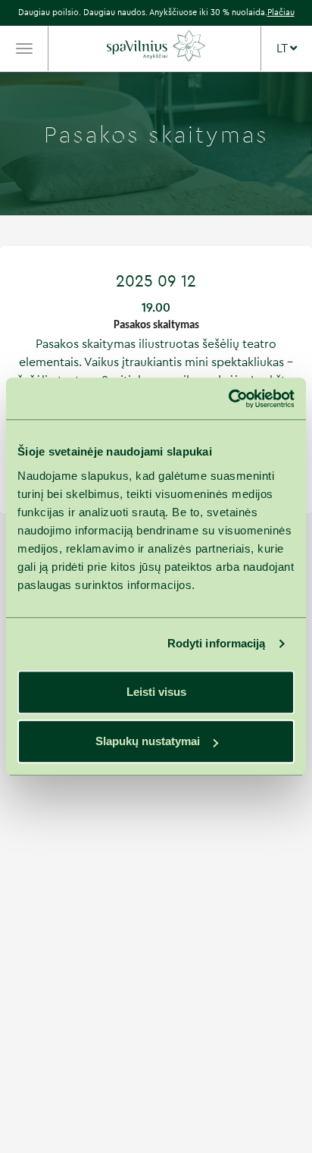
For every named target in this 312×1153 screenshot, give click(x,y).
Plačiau (281, 12)
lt (283, 48)
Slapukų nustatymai (147, 741)
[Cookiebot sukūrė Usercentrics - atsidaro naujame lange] (228, 399)
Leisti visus (156, 691)
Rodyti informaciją (216, 643)
